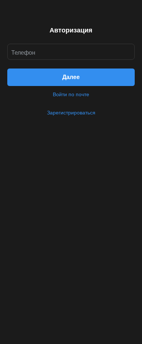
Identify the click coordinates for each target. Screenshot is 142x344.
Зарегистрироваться (71, 113)
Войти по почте (71, 94)
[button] (71, 77)
